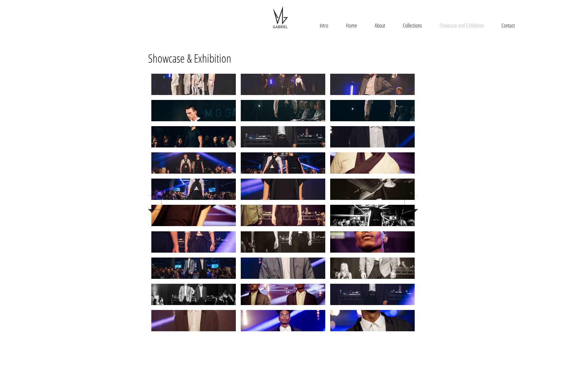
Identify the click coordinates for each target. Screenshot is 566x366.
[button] (193, 84)
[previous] (154, 202)
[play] (404, 336)
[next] (411, 202)
